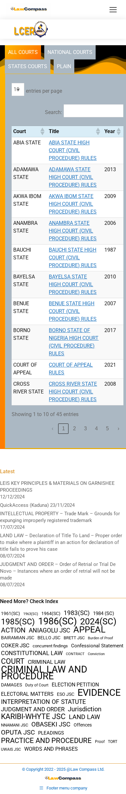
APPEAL (89, 629)
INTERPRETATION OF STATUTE (43, 701)
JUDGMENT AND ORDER (33, 709)
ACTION (13, 630)
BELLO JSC (48, 638)
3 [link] (85, 428)
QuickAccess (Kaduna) (24, 505)
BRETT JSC (74, 637)
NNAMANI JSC (14, 725)
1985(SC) (18, 621)
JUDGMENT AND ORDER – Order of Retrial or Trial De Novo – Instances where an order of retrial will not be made (58, 571)
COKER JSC (15, 645)
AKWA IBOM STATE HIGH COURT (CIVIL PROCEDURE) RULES (73, 204)
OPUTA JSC (18, 732)
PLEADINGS (51, 733)
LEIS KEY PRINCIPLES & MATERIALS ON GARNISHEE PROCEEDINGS (57, 486)
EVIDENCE (99, 692)
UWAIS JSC (11, 749)
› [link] (118, 428)
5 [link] (107, 428)
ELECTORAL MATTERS (27, 694)
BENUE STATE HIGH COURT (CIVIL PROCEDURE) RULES (73, 311)
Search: (53, 112)
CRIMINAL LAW (46, 662)
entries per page (44, 91)
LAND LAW (84, 717)
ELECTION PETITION (75, 685)
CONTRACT (75, 654)
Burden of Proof (100, 638)
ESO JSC (65, 694)
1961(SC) (10, 613)
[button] (42, 131)
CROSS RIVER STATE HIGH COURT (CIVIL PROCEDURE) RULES (73, 391)
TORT (112, 741)
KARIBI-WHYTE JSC (33, 716)
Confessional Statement (97, 646)
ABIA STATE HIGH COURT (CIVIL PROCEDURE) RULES (73, 150)
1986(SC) (57, 621)
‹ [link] (52, 428)
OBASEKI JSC (50, 724)
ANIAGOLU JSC (49, 630)
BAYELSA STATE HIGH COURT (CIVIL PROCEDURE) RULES (73, 284)
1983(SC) (77, 613)
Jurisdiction (84, 709)
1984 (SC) (103, 613)
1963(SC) (30, 613)
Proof (100, 741)
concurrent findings (50, 645)
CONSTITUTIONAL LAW (32, 653)
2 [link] (74, 428)
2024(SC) (98, 621)
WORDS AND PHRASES (51, 749)
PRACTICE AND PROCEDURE (46, 740)
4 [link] (96, 428)
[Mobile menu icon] (113, 9)
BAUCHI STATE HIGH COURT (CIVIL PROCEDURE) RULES (73, 257)
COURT (13, 661)
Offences (83, 725)
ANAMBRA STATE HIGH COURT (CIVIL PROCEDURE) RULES (73, 231)
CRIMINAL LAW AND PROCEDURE (44, 673)
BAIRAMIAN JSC (17, 637)
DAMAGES (11, 684)
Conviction (96, 654)
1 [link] (63, 428)
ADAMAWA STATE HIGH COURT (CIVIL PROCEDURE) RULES (73, 177)
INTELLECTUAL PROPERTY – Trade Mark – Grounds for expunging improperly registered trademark (60, 517)
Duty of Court (36, 685)
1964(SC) (50, 613)
